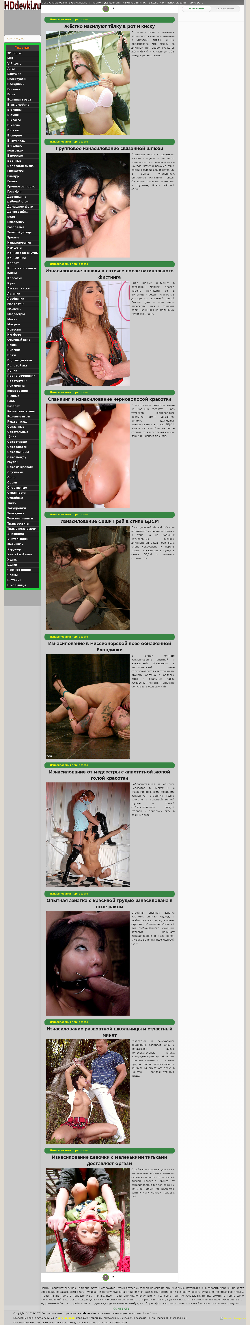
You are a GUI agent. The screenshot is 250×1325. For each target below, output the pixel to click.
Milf (10, 58)
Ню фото (14, 334)
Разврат (13, 406)
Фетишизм (15, 544)
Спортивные (17, 487)
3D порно (14, 53)
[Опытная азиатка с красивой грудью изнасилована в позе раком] (87, 963)
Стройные (15, 498)
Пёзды (12, 345)
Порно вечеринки (21, 376)
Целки (12, 564)
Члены (12, 575)
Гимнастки (15, 171)
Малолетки (16, 304)
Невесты (14, 329)
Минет (12, 319)
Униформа (15, 534)
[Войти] (21, 22)
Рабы (11, 401)
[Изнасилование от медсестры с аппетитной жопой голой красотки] (87, 834)
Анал (11, 68)
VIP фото (14, 63)
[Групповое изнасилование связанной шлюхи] (87, 205)
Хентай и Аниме (19, 554)
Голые (12, 181)
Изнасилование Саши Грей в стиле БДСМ (109, 522)
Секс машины (18, 452)
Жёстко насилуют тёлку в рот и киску (109, 27)
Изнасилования (19, 242)
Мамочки (14, 309)
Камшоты (14, 248)
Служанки (15, 472)
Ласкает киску (18, 288)
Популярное (196, 9)
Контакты (121, 1308)
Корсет (13, 263)
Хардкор (14, 549)
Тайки (11, 503)
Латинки (13, 293)
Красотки (14, 278)
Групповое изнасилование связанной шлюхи (109, 149)
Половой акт (17, 365)
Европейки (16, 222)
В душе (13, 115)
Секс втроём (17, 447)
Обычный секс (18, 340)
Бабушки (14, 74)
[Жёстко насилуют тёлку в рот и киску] (87, 83)
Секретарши (17, 442)
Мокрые (13, 324)
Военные (14, 161)
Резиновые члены (21, 411)
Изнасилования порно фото (69, 20)
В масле (13, 125)
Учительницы (17, 539)
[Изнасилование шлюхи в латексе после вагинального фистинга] (87, 333)
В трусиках (16, 140)
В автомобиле (18, 104)
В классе (14, 120)
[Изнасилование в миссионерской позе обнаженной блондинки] (87, 706)
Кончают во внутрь (22, 253)
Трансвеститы (18, 523)
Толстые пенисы (20, 518)
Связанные (16, 427)
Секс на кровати (20, 467)
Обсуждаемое (225, 9)
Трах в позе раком (21, 529)
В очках (13, 130)
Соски (12, 482)
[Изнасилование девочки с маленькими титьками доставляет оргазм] (87, 1220)
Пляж (11, 355)
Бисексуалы (16, 79)
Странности (16, 493)
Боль (11, 94)
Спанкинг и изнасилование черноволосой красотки (109, 399)
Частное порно (19, 570)
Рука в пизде (17, 421)
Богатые (13, 89)
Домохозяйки (18, 212)
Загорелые (16, 227)
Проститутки (17, 381)
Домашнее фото (20, 206)
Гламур (13, 176)
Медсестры (16, 314)
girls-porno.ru (66, 1318)
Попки (12, 370)
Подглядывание (19, 360)
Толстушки (16, 513)
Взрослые (15, 155)
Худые (12, 559)
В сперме (14, 135)
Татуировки (16, 508)
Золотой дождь (19, 232)
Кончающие (16, 258)
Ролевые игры (18, 416)
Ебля (11, 217)
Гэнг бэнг (14, 191)
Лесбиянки (15, 299)
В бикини (14, 110)
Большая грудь (19, 99)
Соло (11, 477)
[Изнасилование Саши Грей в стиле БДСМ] (87, 578)
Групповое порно (21, 186)
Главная (22, 47)
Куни (11, 283)
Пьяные (13, 396)
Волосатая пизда (20, 166)
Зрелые (13, 237)
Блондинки (16, 84)
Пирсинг (13, 350)
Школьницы (16, 585)
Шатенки (14, 580)
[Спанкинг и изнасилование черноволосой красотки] (87, 456)
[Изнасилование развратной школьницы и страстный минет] (87, 1091)
